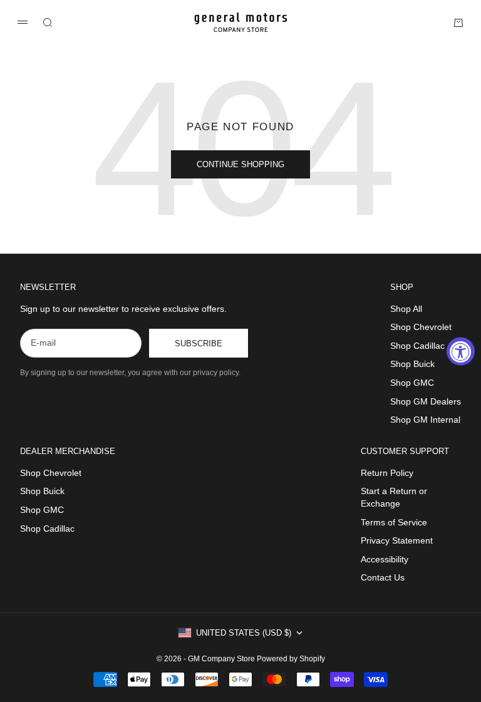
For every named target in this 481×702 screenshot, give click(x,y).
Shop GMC (412, 383)
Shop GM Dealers (425, 401)
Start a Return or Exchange (394, 497)
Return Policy (387, 473)
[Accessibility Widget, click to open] (461, 351)
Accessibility (384, 559)
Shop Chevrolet (421, 327)
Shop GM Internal (425, 420)
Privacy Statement (397, 540)
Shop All (406, 309)
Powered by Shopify (291, 658)
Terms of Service (394, 522)
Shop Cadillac (417, 346)
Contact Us (383, 577)
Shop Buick (412, 364)
